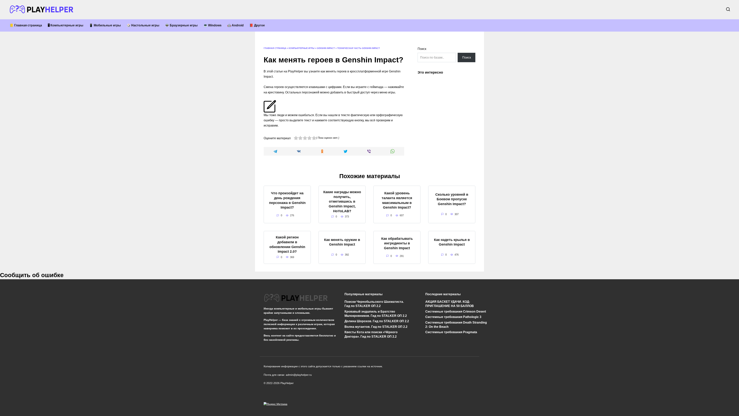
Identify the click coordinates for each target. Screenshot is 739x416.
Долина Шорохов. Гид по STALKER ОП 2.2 (376, 321)
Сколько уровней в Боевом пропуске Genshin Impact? (451, 199)
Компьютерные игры (301, 48)
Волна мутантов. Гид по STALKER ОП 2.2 (375, 326)
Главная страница (275, 48)
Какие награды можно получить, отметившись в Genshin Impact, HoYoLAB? (342, 201)
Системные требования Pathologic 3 (453, 317)
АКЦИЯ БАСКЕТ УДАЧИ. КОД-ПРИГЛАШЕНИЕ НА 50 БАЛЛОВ (449, 304)
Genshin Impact (326, 48)
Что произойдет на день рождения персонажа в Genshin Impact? (287, 200)
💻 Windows (212, 25)
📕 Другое (257, 25)
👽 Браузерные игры (181, 25)
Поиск (422, 48)
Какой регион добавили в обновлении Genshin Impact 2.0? (287, 244)
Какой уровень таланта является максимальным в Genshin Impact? (397, 200)
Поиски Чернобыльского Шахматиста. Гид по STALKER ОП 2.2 (374, 304)
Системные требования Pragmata (451, 332)
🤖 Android (235, 25)
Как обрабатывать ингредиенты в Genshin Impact (397, 243)
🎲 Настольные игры (143, 25)
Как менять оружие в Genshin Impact (342, 242)
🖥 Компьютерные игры (65, 25)
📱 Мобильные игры (105, 25)
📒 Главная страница (26, 25)
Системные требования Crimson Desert (455, 311)
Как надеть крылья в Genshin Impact (452, 242)
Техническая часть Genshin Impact (358, 48)
